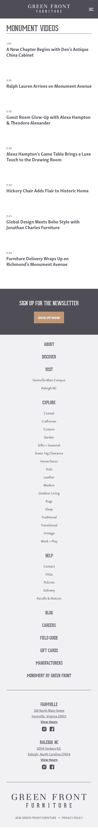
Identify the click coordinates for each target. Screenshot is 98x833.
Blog (49, 613)
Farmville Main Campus (49, 379)
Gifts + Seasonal (49, 445)
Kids (49, 469)
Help (49, 556)
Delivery (49, 590)
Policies (49, 582)
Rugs (49, 501)
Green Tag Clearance (49, 453)
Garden (49, 437)
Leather (49, 477)
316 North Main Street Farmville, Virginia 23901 (49, 713)
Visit (49, 369)
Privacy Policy (72, 817)
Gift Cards (49, 650)
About (49, 344)
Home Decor (49, 461)
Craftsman (49, 421)
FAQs (49, 574)
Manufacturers (49, 663)
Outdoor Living (49, 493)
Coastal (49, 413)
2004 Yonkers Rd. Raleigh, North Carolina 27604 (49, 750)
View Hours (49, 721)
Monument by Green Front (49, 676)
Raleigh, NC (49, 742)
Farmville (49, 704)
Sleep (49, 509)
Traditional (49, 517)
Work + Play (49, 541)
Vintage (49, 533)
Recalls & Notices (49, 598)
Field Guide (49, 638)
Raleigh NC (49, 387)
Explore (49, 403)
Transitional (49, 525)
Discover (49, 357)
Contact (49, 566)
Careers (49, 625)
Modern (49, 485)
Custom (49, 429)
